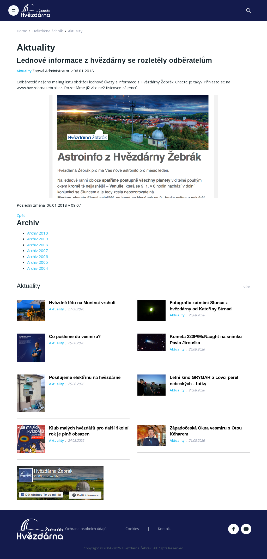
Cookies (132, 528)
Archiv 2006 (37, 256)
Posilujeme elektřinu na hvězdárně (84, 377)
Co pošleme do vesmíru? (75, 336)
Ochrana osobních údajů (86, 528)
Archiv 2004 (37, 268)
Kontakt (164, 528)
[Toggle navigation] (13, 10)
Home (22, 30)
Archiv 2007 (37, 250)
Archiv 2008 (37, 244)
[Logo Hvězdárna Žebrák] (35, 10)
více (247, 287)
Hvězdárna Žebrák (47, 30)
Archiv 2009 (37, 238)
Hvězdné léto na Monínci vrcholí (82, 302)
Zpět (21, 215)
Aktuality (75, 30)
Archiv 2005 (37, 262)
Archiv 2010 (37, 233)
